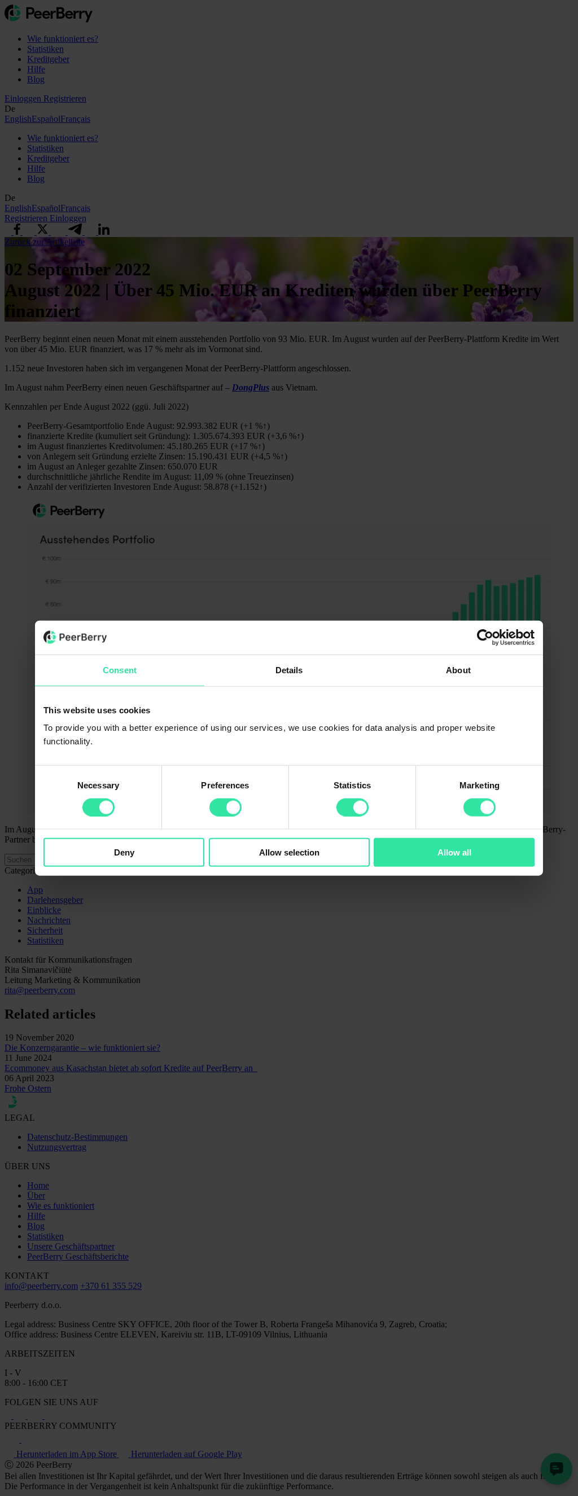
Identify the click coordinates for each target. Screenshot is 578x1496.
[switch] (225, 807)
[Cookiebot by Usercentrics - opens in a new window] (485, 637)
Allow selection (289, 852)
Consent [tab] (120, 669)
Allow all (454, 852)
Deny (124, 852)
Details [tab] (289, 669)
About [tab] (458, 669)
